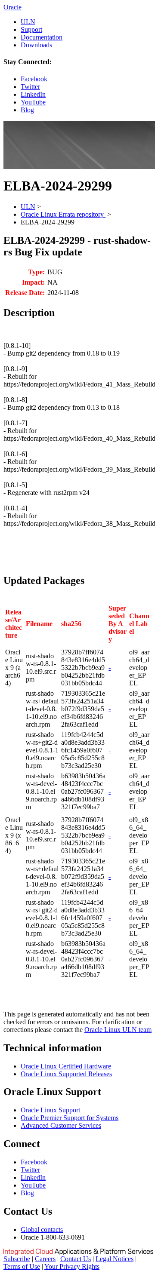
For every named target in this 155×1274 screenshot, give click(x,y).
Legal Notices (114, 1258)
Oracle (12, 7)
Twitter (30, 86)
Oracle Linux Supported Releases (66, 1074)
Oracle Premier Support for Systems (69, 1117)
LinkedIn (33, 94)
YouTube (33, 102)
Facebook (34, 79)
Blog (27, 110)
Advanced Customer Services (61, 1125)
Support (31, 29)
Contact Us (75, 1258)
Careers (45, 1258)
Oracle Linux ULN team (118, 1029)
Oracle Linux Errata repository (63, 214)
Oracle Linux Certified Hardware (66, 1066)
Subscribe (16, 1258)
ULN (28, 21)
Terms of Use (21, 1266)
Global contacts (42, 1229)
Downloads (36, 45)
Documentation (41, 37)
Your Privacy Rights (71, 1266)
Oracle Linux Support (50, 1110)
